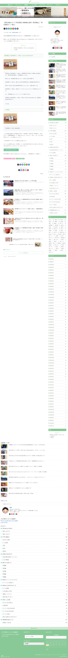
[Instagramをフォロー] (21, 170)
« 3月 (47, 649)
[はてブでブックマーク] (9, 29)
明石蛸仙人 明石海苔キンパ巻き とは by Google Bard (24, 47)
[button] (17, 29)
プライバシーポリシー (57, 654)
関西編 (14, 158)
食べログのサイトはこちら (11, 149)
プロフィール (49, 654)
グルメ (18, 158)
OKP (57, 36)
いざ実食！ (16, 49)
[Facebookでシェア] (7, 29)
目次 (22, 45)
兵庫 (20, 158)
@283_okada (15, 32)
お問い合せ (64, 654)
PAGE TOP (34, 628)
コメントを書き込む (23, 252)
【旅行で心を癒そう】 (8, 158)
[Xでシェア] (4, 29)
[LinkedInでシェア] (15, 29)
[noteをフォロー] (26, 170)
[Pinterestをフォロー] (28, 170)
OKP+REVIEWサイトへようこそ (40, 654)
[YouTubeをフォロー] (23, 170)
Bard (8, 103)
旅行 (23, 158)
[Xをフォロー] (19, 170)
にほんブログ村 (4, 522)
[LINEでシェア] (11, 29)
